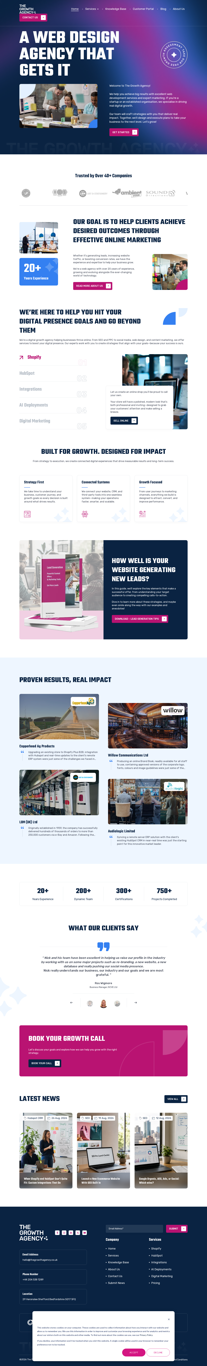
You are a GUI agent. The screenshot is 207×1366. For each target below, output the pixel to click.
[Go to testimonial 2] (117, 1003)
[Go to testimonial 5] (90, 1003)
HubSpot (157, 1255)
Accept (134, 1352)
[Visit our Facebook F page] (57, 1232)
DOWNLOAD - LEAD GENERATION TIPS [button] (137, 618)
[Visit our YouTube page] (84, 1232)
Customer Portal (143, 9)
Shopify (156, 1248)
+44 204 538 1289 (33, 1279)
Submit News (116, 1283)
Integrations (159, 1262)
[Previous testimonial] (71, 1003)
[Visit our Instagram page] (64, 1232)
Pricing (155, 1283)
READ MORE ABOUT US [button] (89, 285)
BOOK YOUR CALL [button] (42, 1063)
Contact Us (115, 1276)
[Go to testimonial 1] (103, 1003)
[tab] (53, 360)
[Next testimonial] (135, 1003)
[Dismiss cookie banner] (169, 1320)
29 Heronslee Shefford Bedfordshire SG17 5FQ (49, 1299)
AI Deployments (161, 1269)
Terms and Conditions (177, 1359)
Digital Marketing (162, 1276)
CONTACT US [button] (30, 17)
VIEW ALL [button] (172, 1099)
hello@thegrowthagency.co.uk (40, 1259)
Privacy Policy (146, 1335)
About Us (179, 9)
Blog (163, 9)
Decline (158, 1352)
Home (75, 9)
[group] (22, 193)
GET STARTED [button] (120, 132)
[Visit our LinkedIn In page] (71, 1232)
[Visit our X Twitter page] (77, 1232)
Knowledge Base (115, 9)
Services (90, 9)
